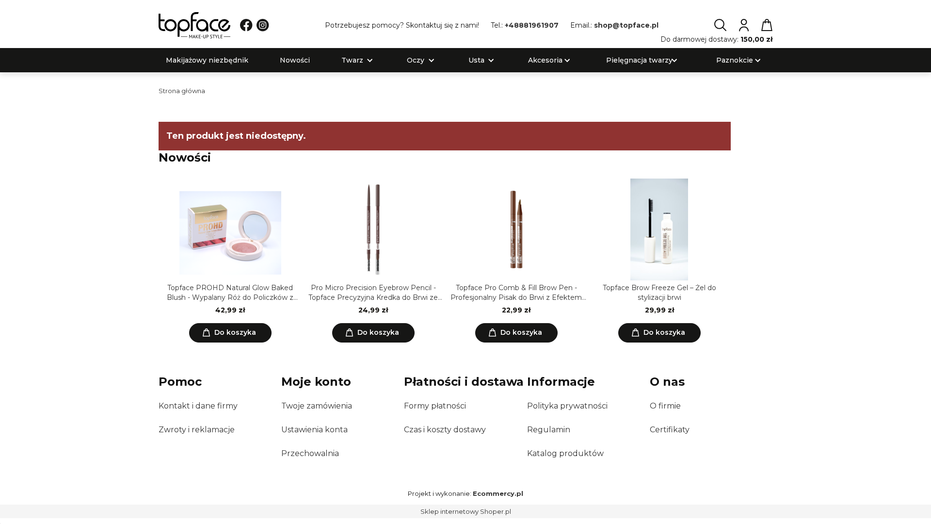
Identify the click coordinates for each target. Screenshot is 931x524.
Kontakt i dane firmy (198, 405)
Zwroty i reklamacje (197, 429)
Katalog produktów (565, 453)
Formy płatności (435, 405)
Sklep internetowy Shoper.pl (465, 511)
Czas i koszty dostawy (445, 429)
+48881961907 (532, 25)
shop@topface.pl (626, 25)
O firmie (665, 405)
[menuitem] (207, 60)
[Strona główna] (194, 25)
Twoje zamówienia (316, 405)
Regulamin (548, 429)
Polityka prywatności (567, 405)
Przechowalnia (310, 453)
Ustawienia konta (314, 429)
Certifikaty (670, 429)
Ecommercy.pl (498, 493)
